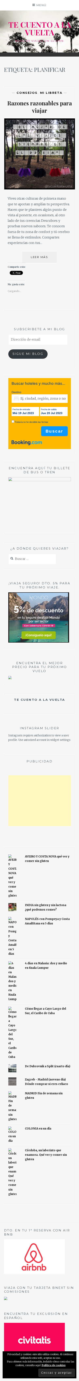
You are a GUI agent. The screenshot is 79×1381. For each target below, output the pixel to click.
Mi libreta (51, 93)
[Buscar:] (32, 559)
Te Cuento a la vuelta (39, 700)
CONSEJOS (27, 93)
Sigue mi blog (28, 354)
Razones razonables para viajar (39, 106)
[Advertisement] (39, 800)
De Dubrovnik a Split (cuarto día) (47, 1066)
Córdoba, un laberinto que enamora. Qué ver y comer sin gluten (46, 1155)
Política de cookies (54, 1365)
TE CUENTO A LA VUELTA (39, 28)
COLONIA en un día (38, 1128)
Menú (41, 5)
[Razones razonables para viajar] (39, 188)
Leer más (44, 259)
